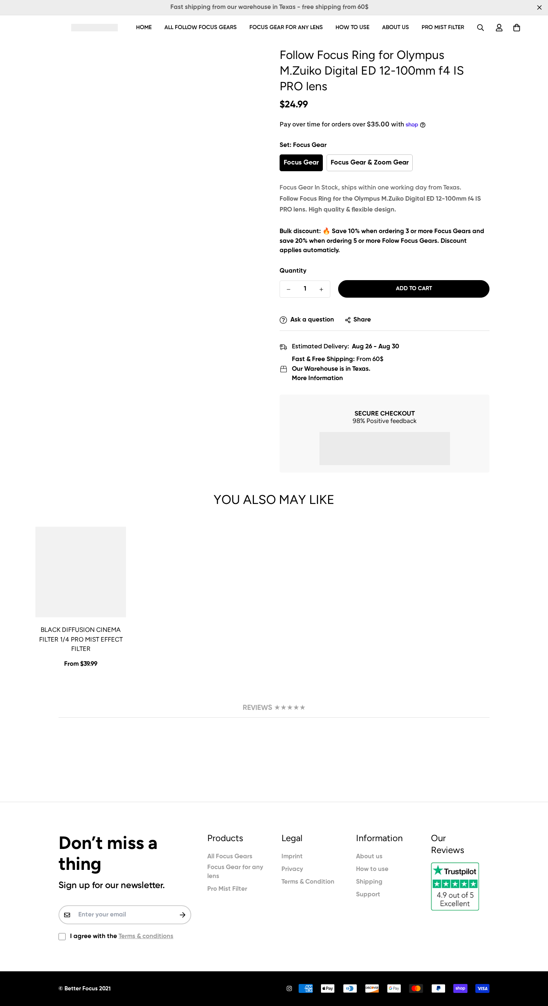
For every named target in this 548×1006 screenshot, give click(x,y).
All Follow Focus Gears (200, 27)
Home (144, 27)
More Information (317, 378)
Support (368, 894)
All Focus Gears (229, 856)
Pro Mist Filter (443, 27)
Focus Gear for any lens (286, 27)
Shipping (369, 882)
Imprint (292, 856)
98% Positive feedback (384, 420)
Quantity (293, 271)
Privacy (292, 869)
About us (395, 27)
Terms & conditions (146, 936)
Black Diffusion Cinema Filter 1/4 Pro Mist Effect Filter (81, 639)
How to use (352, 27)
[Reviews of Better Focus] (460, 886)
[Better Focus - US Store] (94, 27)
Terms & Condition (307, 882)
